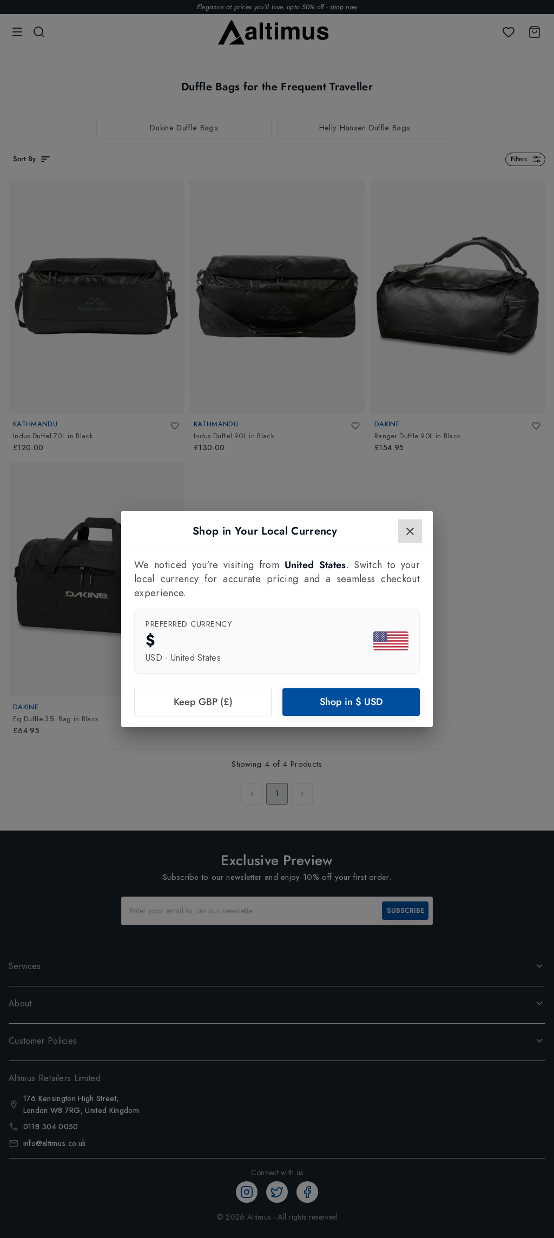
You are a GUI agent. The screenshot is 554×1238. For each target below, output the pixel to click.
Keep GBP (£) (203, 702)
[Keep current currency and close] (410, 531)
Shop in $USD (351, 702)
